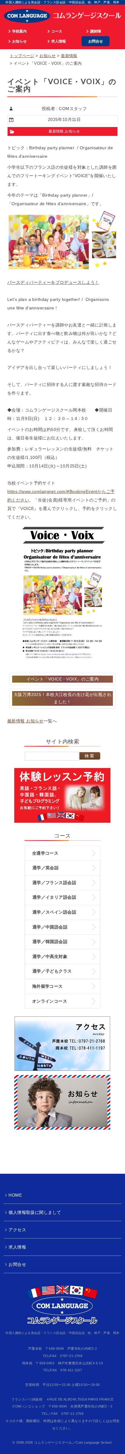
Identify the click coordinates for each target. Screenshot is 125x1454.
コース (56, 31)
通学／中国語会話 (49, 927)
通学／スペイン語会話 (54, 912)
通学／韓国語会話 (49, 941)
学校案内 (19, 31)
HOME (15, 1195)
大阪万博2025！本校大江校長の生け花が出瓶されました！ (62, 698)
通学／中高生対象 (49, 956)
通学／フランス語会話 (54, 882)
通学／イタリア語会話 (54, 897)
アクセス (17, 1229)
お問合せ (95, 41)
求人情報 (58, 41)
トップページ (22, 56)
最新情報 (69, 56)
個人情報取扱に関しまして (34, 1212)
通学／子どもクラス (52, 971)
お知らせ (19, 41)
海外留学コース (47, 986)
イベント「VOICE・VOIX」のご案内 (62, 679)
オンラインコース (49, 1001)
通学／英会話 (45, 867)
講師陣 (95, 31)
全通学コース (45, 853)
